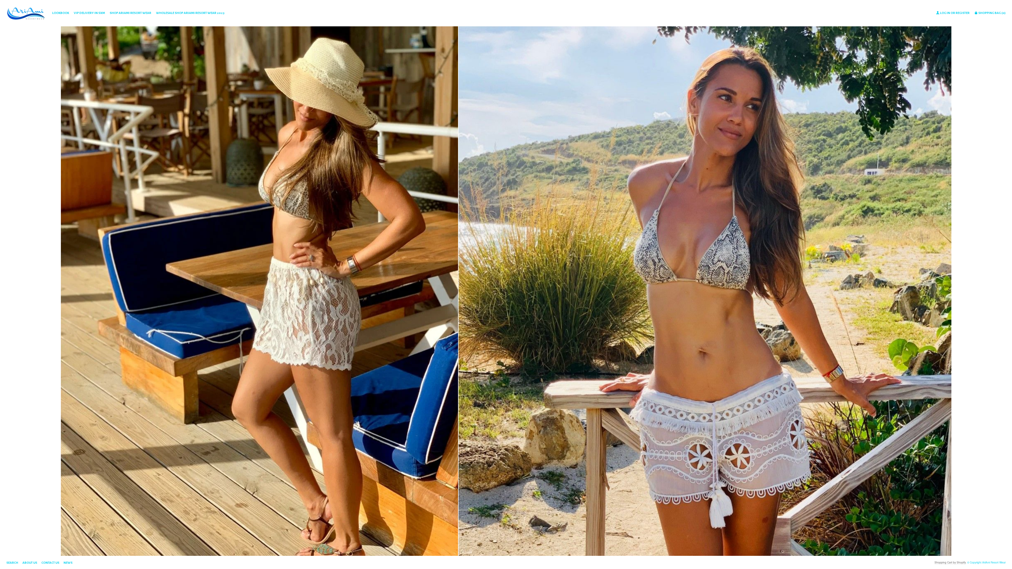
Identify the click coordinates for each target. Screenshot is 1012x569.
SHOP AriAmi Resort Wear (130, 13)
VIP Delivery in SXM (89, 13)
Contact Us (50, 563)
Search (12, 563)
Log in (945, 13)
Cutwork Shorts (705, 530)
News (68, 563)
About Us (29, 563)
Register (963, 13)
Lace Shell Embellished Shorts (259, 530)
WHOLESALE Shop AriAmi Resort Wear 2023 (190, 13)
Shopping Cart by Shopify (950, 562)
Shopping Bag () (992, 13)
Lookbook (60, 13)
